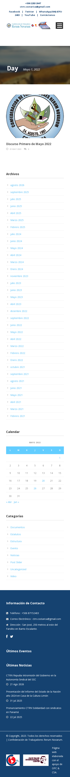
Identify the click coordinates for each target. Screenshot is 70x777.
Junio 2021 (16, 388)
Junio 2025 (16, 206)
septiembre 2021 (19, 374)
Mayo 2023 (16, 297)
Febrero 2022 (17, 353)
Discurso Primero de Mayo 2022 (28, 144)
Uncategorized (18, 569)
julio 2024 (15, 234)
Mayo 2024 (16, 248)
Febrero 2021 (17, 416)
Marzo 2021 (17, 409)
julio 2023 (15, 283)
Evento (14, 548)
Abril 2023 (15, 304)
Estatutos (15, 534)
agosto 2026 (17, 185)
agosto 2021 (17, 381)
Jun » (16, 502)
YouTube (30, 15)
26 (35, 488)
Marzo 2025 (17, 220)
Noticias (14, 555)
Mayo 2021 (16, 395)
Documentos (17, 527)
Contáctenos (47, 15)
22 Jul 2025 (16, 717)
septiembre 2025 (19, 192)
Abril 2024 (15, 255)
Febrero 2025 (17, 227)
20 (43, 480)
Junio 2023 (16, 290)
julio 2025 (15, 199)
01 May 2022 (15, 149)
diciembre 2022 (18, 311)
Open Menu (59, 25)
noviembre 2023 (19, 276)
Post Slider (16, 562)
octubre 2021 (17, 367)
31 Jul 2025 (16, 700)
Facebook (14, 11)
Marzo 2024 (17, 262)
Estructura (16, 541)
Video (13, 576)
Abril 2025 (15, 213)
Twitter (29, 11)
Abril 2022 (15, 339)
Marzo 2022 (17, 346)
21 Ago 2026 (17, 684)
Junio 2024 (16, 241)
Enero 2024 (16, 269)
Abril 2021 (15, 402)
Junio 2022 (16, 325)
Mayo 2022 (16, 332)
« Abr (9, 502)
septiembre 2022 (19, 318)
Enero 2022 (16, 360)
